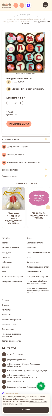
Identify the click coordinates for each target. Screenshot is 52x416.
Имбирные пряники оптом (38, 267)
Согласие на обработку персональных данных (37, 282)
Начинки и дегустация (11, 319)
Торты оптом (8, 329)
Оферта (5, 305)
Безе (4, 272)
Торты (5, 243)
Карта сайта (7, 315)
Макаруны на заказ (11, 21)
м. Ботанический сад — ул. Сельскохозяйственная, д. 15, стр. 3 (23, 376)
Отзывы (5, 300)
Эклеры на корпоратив (12, 281)
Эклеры (5, 267)
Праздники (31, 248)
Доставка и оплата (35, 243)
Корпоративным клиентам (38, 252)
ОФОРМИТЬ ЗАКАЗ (19, 124)
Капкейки (6, 238)
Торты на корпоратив (11, 341)
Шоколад (6, 257)
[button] (4, 207)
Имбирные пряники (10, 248)
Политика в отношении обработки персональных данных (38, 290)
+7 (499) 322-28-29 (15, 354)
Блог (29, 257)
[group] (13, 207)
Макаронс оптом (9, 324)
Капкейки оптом (34, 272)
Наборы (26, 21)
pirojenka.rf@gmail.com (17, 360)
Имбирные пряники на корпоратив (11, 335)
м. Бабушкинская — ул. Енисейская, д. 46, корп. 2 (28, 371)
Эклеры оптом (33, 262)
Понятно (26, 410)
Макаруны (6, 252)
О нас (29, 238)
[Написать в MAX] (28, 5)
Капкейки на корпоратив (12, 277)
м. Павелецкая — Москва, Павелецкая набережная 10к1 (23, 365)
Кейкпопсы (7, 262)
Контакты (6, 310)
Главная (9, 19)
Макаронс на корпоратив (37, 277)
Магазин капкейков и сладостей (31, 19)
